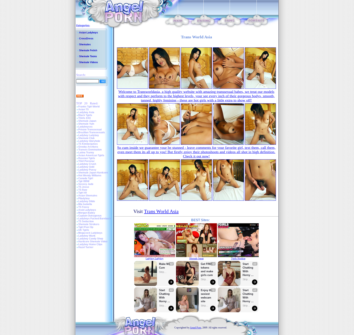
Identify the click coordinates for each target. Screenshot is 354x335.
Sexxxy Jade (85, 184)
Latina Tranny (86, 152)
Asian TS (83, 109)
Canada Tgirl (85, 178)
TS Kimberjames (88, 143)
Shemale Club (86, 138)
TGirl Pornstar (86, 161)
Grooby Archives (88, 146)
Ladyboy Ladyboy (88, 135)
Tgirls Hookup (238, 258)
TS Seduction (86, 221)
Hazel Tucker (85, 247)
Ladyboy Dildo (86, 201)
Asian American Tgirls (91, 155)
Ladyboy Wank (86, 235)
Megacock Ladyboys (90, 232)
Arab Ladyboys (87, 210)
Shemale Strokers (88, 224)
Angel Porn (195, 327)
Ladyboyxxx (85, 126)
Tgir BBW (83, 181)
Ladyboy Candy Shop (90, 238)
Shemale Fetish (88, 50)
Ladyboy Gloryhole (89, 141)
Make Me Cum (165, 265)
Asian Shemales (87, 195)
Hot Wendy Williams (89, 175)
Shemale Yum (86, 123)
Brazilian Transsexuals (91, 132)
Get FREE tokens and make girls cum (207, 269)
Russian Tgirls (86, 158)
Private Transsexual (90, 129)
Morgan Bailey (86, 212)
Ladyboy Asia (86, 112)
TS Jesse (83, 187)
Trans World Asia (161, 211)
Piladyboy (84, 198)
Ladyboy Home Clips (90, 244)
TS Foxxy (83, 207)
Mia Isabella (85, 204)
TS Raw (82, 189)
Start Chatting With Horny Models (164, 296)
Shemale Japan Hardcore (93, 172)
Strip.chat (163, 272)
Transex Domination (90, 149)
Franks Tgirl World (89, 106)
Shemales (85, 44)
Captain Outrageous (90, 215)
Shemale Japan (87, 121)
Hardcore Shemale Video (92, 241)
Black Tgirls (85, 115)
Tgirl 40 (82, 192)
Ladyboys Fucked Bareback (94, 218)
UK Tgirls (83, 230)
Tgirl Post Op (85, 227)
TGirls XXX (84, 118)
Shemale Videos (88, 62)
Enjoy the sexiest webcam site (207, 296)
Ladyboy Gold (86, 166)
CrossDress (86, 38)
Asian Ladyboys (88, 32)
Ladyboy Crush (87, 164)
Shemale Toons (88, 56)
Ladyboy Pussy (87, 169)
